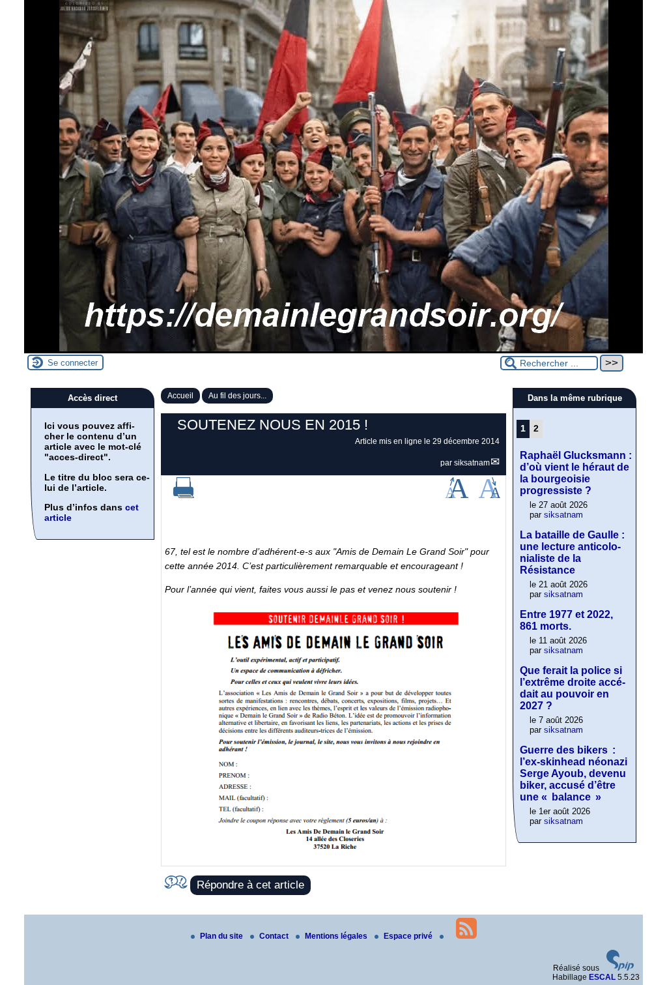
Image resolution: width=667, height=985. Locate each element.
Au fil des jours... (237, 395)
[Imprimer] (183, 495)
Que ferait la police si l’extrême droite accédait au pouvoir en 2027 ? (572, 688)
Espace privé (409, 936)
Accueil (180, 395)
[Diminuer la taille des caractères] (489, 495)
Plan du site (222, 936)
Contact (275, 936)
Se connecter (73, 363)
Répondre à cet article (250, 885)
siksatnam (472, 462)
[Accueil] (333, 348)
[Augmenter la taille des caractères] (456, 495)
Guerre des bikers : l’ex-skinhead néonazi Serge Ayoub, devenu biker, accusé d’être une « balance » (573, 773)
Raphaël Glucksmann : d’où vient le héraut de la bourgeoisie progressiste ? (576, 473)
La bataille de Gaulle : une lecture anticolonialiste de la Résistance (572, 552)
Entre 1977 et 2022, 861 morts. (566, 620)
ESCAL (602, 977)
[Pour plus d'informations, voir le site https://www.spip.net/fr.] (620, 968)
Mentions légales (337, 936)
